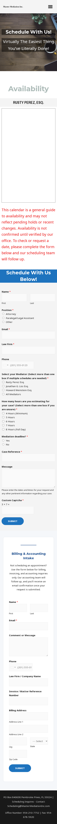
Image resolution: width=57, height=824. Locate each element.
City (11, 746)
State (32, 746)
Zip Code (13, 759)
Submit (12, 521)
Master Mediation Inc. (13, 6)
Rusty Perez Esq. (15, 382)
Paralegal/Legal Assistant (20, 318)
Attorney (11, 313)
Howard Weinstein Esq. (19, 390)
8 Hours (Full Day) (16, 429)
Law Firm (8, 344)
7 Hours (10, 425)
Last (32, 303)
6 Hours (10, 421)
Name (6, 291)
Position (7, 310)
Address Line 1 (16, 721)
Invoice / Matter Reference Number (25, 693)
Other (9, 322)
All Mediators (13, 394)
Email (6, 329)
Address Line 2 (16, 734)
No (7, 444)
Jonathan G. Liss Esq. (17, 386)
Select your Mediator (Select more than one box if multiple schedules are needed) (28, 376)
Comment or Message (22, 635)
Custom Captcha (13, 500)
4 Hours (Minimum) (17, 413)
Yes (8, 440)
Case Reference (12, 451)
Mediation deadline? (15, 436)
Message (7, 466)
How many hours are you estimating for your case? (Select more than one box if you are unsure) (28, 405)
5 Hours (10, 417)
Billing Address (17, 710)
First (4, 303)
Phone (5, 359)
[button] (50, 6)
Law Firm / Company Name (25, 676)
